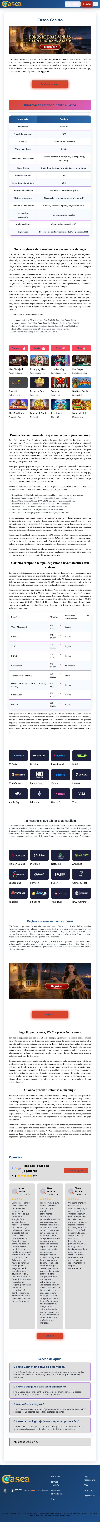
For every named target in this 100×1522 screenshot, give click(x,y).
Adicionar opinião (76, 1170)
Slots (79, 348)
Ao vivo (37, 348)
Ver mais (50, 1335)
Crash (58, 348)
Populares (17, 348)
